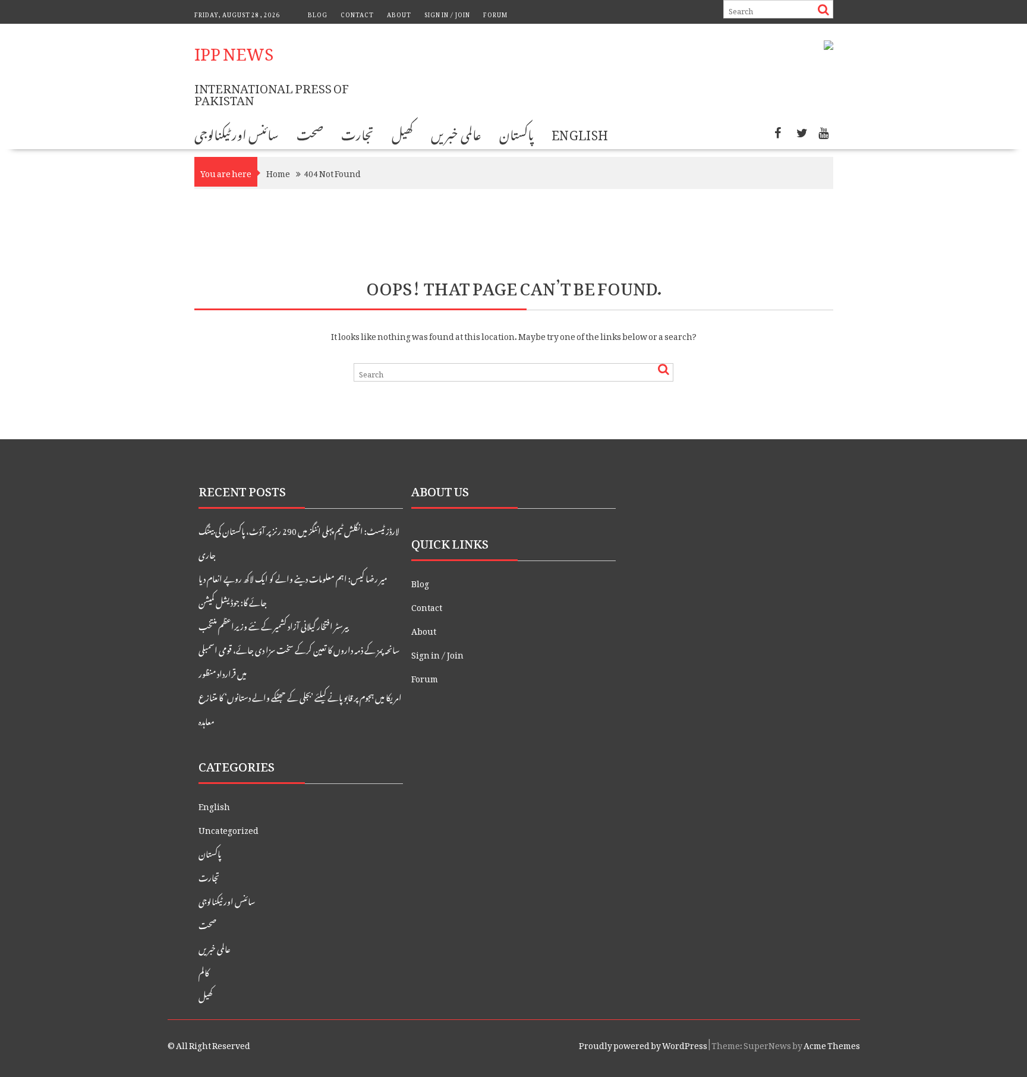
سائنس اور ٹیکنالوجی (236, 132)
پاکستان (516, 132)
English (580, 132)
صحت (310, 132)
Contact (357, 13)
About (399, 13)
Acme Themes (832, 1043)
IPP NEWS (233, 50)
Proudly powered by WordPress (643, 1043)
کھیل (402, 132)
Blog (317, 13)
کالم (204, 971)
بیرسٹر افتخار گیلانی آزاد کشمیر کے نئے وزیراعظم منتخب (273, 624)
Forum (495, 13)
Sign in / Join (447, 13)
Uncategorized (229, 828)
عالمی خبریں (456, 132)
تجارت (357, 132)
